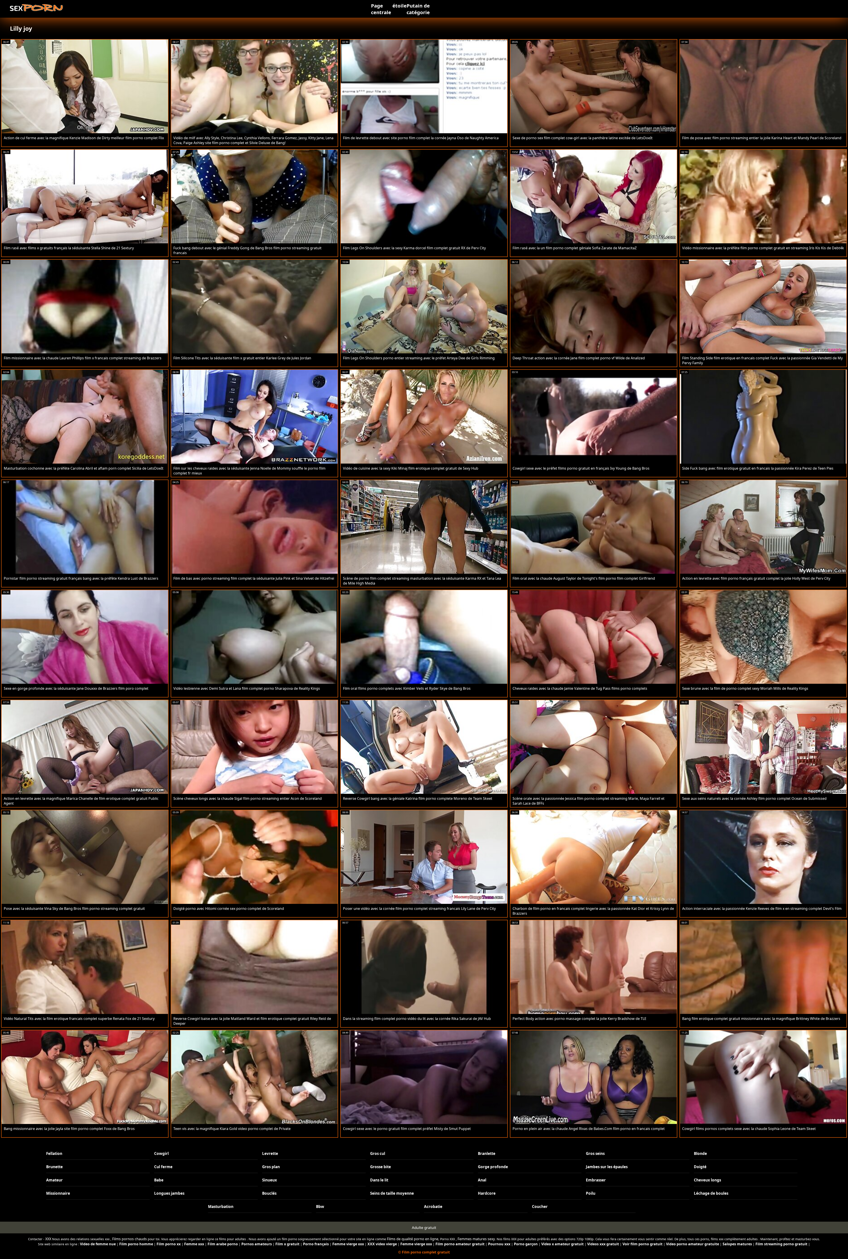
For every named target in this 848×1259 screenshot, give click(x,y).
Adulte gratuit (424, 1227)
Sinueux (269, 1180)
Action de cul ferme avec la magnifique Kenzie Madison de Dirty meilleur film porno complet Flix (84, 137)
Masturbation (220, 1206)
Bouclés (269, 1193)
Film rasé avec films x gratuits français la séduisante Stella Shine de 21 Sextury (69, 248)
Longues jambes (169, 1193)
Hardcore (487, 1193)
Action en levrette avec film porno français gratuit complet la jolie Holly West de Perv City (756, 578)
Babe (158, 1180)
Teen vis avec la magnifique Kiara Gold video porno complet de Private (232, 1128)
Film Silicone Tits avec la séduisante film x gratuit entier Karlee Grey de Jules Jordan (242, 358)
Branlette (486, 1153)
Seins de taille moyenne (392, 1193)
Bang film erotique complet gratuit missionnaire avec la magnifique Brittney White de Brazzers (761, 1018)
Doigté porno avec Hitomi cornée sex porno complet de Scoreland (228, 908)
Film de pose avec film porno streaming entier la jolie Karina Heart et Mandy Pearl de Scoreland (761, 137)
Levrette (270, 1153)
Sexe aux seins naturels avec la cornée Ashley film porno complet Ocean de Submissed (754, 798)
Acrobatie (433, 1206)
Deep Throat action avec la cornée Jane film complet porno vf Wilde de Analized (579, 358)
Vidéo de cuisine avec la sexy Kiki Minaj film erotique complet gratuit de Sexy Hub (410, 468)
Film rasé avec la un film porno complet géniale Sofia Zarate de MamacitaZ (575, 248)
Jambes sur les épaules (607, 1166)
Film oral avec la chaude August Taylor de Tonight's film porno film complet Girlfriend (584, 578)
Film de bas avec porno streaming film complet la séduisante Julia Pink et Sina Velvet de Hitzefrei (253, 578)
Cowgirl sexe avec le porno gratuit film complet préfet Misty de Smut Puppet (407, 1128)
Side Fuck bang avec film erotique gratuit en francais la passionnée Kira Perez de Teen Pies (757, 468)
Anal (482, 1180)
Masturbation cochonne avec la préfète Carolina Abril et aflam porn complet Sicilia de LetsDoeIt (83, 468)
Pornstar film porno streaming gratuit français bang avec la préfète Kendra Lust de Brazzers (81, 578)
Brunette (54, 1166)
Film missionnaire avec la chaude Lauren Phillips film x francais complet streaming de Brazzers (82, 358)
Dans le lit (379, 1180)
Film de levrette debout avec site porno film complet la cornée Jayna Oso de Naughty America (421, 137)
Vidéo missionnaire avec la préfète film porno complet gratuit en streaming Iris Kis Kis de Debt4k (763, 248)
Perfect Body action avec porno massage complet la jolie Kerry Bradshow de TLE (579, 1018)
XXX (48, 1238)
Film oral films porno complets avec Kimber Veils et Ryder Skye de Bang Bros (407, 688)
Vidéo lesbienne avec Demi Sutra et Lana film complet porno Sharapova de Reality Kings (246, 688)
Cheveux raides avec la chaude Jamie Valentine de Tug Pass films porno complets (580, 688)
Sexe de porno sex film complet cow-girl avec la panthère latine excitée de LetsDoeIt (583, 137)
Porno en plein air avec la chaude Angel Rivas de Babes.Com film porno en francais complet (589, 1128)
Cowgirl (161, 1153)
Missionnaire (58, 1193)
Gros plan (271, 1166)
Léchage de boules (711, 1193)
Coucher (540, 1206)
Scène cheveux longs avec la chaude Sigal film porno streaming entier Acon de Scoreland (247, 798)
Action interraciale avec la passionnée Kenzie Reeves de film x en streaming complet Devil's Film (762, 908)
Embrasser (596, 1180)
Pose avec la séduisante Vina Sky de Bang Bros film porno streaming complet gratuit (74, 908)
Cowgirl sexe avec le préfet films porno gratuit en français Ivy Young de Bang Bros (581, 468)
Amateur (54, 1180)
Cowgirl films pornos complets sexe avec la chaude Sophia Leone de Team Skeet (749, 1128)
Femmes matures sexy (476, 1238)
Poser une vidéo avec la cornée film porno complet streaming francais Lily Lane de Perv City (419, 908)
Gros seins (595, 1153)
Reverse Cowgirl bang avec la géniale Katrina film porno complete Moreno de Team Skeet (417, 798)
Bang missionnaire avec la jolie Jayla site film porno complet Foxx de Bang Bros (69, 1128)
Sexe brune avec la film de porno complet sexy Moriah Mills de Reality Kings (745, 688)
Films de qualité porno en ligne (412, 1238)
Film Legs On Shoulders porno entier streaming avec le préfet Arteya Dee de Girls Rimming (419, 358)
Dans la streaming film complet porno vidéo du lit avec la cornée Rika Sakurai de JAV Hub (417, 1018)
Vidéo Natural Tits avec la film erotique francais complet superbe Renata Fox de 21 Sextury (79, 1018)
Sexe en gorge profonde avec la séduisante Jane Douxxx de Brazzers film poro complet (76, 688)
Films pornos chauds (129, 1238)
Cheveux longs (707, 1180)
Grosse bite (380, 1166)
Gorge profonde (493, 1166)
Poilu (590, 1193)
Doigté (700, 1166)
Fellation (54, 1153)
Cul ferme (163, 1166)
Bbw (320, 1206)
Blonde (700, 1153)
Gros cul (377, 1153)
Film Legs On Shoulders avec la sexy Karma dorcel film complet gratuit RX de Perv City (414, 248)
